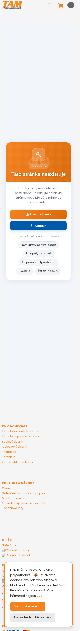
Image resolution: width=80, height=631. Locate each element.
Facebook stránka (19, 555)
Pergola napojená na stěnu (21, 436)
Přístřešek (9, 452)
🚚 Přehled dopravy (16, 550)
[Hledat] (49, 5)
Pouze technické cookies (32, 617)
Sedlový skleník (12, 442)
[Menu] (71, 5)
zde (40, 595)
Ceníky (7, 488)
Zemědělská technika (17, 462)
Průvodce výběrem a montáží (23, 503)
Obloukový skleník (14, 447)
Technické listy (12, 508)
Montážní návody (14, 498)
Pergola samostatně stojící (21, 431)
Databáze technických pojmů (23, 493)
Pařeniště (8, 457)
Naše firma (10, 545)
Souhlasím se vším (27, 606)
